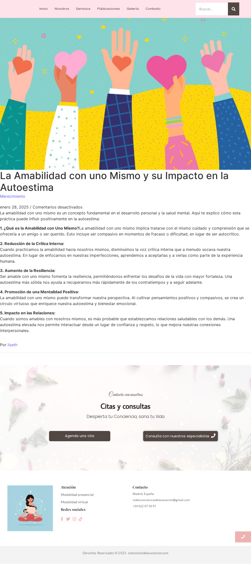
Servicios (83, 8)
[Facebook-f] (61, 518)
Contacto (153, 8)
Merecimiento (12, 196)
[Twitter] (68, 518)
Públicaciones (108, 8)
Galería (133, 8)
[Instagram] (74, 518)
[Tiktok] (80, 518)
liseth (12, 344)
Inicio (43, 8)
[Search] (233, 8)
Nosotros (62, 8)
